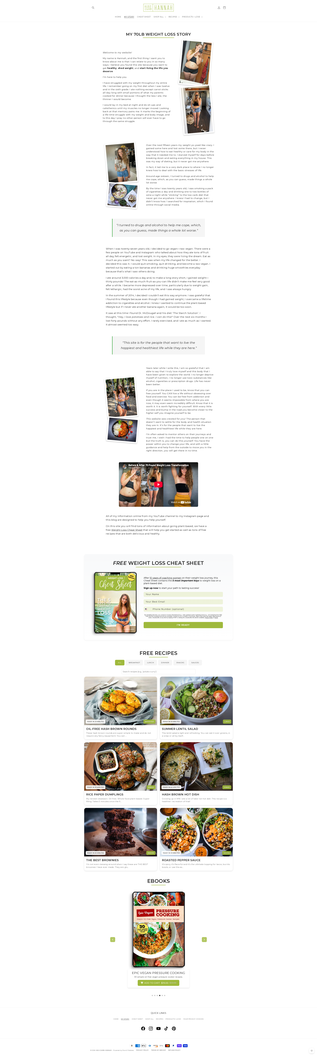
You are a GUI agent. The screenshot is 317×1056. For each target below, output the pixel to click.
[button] (93, 7)
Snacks (180, 663)
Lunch (150, 663)
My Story (125, 1019)
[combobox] (147, 609)
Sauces (195, 663)
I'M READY (183, 625)
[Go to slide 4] (159, 995)
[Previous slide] (112, 939)
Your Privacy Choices (193, 1019)
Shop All (149, 1019)
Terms (216, 617)
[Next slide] (204, 939)
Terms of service (158, 1050)
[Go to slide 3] (157, 995)
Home (116, 1019)
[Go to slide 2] (154, 995)
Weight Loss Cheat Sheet (126, 529)
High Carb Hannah (104, 1050)
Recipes (159, 1019)
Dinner (165, 663)
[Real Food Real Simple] (166, 929)
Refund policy (174, 1050)
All (119, 663)
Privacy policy (142, 1050)
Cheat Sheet (137, 1019)
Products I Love (173, 1019)
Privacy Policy (209, 617)
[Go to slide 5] (162, 995)
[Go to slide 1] (152, 995)
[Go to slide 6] (164, 995)
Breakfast (134, 663)
